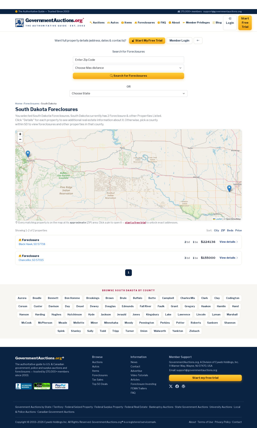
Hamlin (221, 306)
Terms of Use (205, 421)
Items (128, 22)
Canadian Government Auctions (55, 411)
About (176, 22)
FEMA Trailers (139, 388)
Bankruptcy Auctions (161, 406)
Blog (219, 22)
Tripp (115, 331)
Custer (38, 306)
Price (238, 230)
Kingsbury (152, 314)
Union (143, 331)
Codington (232, 298)
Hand (235, 306)
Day (67, 306)
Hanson (24, 314)
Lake (168, 314)
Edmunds (128, 306)
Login (230, 23)
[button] (229, 188)
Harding (40, 314)
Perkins (165, 322)
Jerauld (121, 314)
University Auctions (221, 406)
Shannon (229, 322)
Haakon (206, 306)
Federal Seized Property (79, 406)
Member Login (179, 40)
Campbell (168, 298)
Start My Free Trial (148, 40)
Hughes (56, 314)
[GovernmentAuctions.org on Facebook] (177, 386)
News (134, 362)
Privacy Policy (223, 421)
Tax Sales (97, 379)
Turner (129, 331)
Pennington (146, 322)
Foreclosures (146, 22)
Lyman (216, 314)
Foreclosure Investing (143, 383)
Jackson (106, 314)
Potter (180, 322)
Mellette (78, 322)
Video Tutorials (139, 375)
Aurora (22, 298)
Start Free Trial (245, 23)
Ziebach (194, 331)
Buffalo (137, 298)
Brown (110, 298)
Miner (94, 322)
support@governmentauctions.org (196, 370)
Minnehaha (111, 322)
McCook (27, 322)
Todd (103, 331)
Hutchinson (74, 314)
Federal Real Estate (136, 406)
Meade (63, 322)
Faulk (161, 306)
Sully (90, 331)
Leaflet (218, 218)
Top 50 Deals (100, 383)
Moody (129, 322)
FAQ (163, 22)
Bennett (53, 298)
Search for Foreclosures (130, 75)
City (216, 230)
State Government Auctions (191, 406)
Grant (174, 306)
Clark (204, 298)
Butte (152, 298)
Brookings (92, 298)
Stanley (76, 331)
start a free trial (135, 222)
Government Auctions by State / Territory (39, 406)
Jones (136, 314)
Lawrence (184, 314)
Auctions (99, 22)
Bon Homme (72, 298)
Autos (114, 22)
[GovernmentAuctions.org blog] (183, 386)
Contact (135, 366)
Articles (135, 379)
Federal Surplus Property (108, 406)
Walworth (160, 331)
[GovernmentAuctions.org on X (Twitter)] (171, 386)
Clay (217, 298)
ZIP (223, 230)
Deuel (80, 306)
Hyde (91, 314)
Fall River (145, 306)
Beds (230, 230)
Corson (22, 306)
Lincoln (201, 314)
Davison (54, 306)
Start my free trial (205, 377)
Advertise (136, 370)
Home (18, 103)
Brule (123, 298)
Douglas (110, 306)
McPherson (45, 322)
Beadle (37, 298)
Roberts (196, 322)
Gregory (190, 306)
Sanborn (212, 322)
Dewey (94, 306)
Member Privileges (198, 22)
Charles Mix (187, 298)
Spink (61, 331)
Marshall (232, 314)
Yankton (177, 331)
